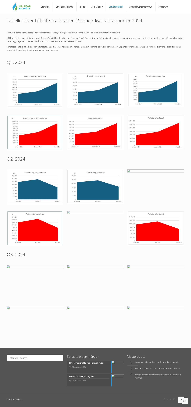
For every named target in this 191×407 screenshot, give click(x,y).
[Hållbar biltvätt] (21, 7)
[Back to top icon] (181, 400)
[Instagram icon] (174, 399)
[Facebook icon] (164, 399)
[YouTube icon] (171, 399)
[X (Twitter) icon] (167, 399)
